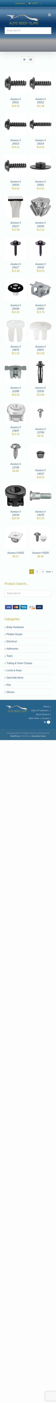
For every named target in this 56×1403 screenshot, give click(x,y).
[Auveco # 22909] (40, 280)
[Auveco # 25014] (40, 115)
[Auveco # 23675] (15, 321)
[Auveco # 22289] (15, 362)
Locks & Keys (14, 670)
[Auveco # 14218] (15, 486)
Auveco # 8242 (15, 552)
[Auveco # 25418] (40, 239)
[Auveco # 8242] (15, 527)
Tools (9, 656)
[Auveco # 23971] (40, 321)
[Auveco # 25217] (15, 197)
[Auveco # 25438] (15, 280)
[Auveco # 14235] (40, 486)
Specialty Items (15, 677)
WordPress (15, 736)
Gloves (10, 692)
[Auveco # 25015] (15, 156)
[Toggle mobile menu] (49, 15)
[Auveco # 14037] (40, 445)
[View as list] (31, 60)
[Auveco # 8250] (40, 527)
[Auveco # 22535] (40, 362)
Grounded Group (38, 736)
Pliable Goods (14, 634)
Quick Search (42, 714)
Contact (45, 718)
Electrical (12, 641)
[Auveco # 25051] (40, 156)
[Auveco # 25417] (15, 239)
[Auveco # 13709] (15, 445)
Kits (9, 685)
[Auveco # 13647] (15, 404)
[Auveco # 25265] (40, 197)
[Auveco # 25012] (40, 74)
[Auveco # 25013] (15, 115)
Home (46, 706)
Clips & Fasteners (40, 710)
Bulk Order (34, 718)
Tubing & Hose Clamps (19, 663)
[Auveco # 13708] (40, 404)
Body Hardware (15, 627)
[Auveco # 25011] (15, 74)
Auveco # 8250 (40, 552)
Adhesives (12, 648)
